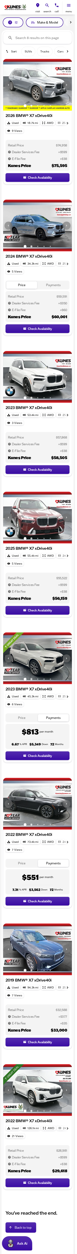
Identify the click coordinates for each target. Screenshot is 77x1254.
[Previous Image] (8, 85)
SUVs (28, 51)
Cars (60, 51)
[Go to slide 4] (44, 105)
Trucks (44, 51)
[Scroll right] (70, 22)
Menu (69, 11)
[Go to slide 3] (37, 105)
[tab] (21, 285)
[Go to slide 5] (50, 105)
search (47, 11)
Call (57, 11)
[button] (38, 7)
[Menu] (69, 5)
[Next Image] (66, 85)
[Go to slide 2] (31, 105)
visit (37, 11)
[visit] (38, 5)
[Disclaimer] (9, 152)
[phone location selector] (57, 5)
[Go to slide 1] (25, 105)
